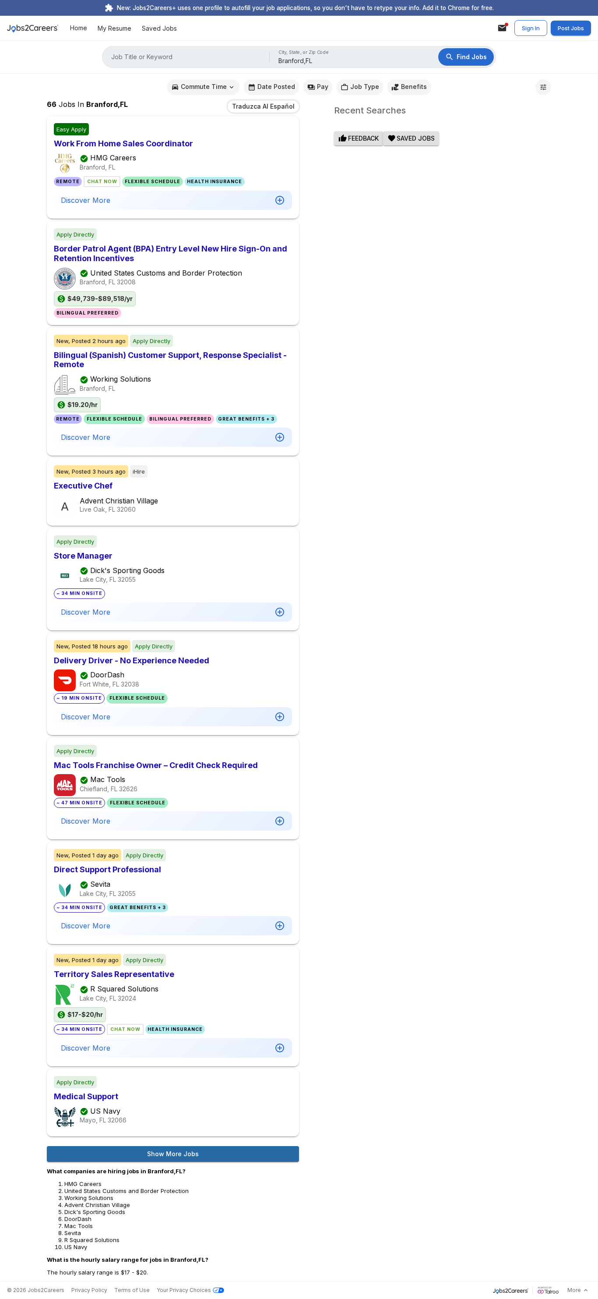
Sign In (531, 28)
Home (78, 28)
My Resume (114, 28)
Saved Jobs (159, 28)
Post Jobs (571, 28)
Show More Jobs (173, 1153)
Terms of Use (132, 1290)
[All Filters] (543, 87)
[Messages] (502, 28)
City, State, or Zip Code (303, 52)
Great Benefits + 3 (246, 419)
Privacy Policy (89, 1290)
